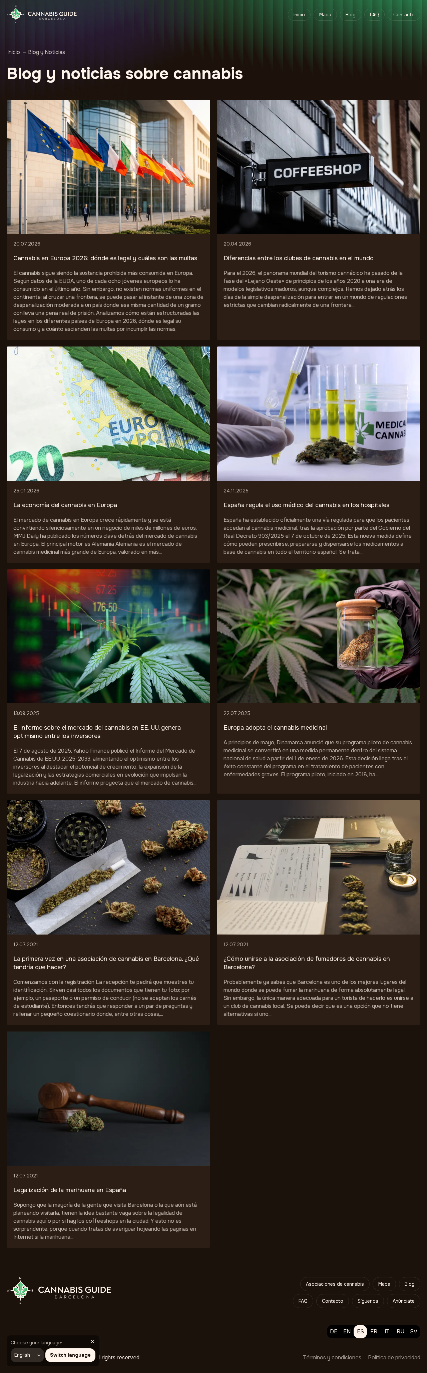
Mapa (325, 15)
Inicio (299, 15)
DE (333, 1331)
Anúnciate (404, 1301)
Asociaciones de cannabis (335, 1284)
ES (360, 1331)
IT (387, 1331)
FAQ (374, 15)
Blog (351, 15)
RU (400, 1331)
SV (413, 1331)
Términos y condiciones (332, 1357)
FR (373, 1331)
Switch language (70, 1355)
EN (347, 1331)
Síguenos (368, 1301)
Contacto (404, 15)
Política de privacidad (394, 1357)
